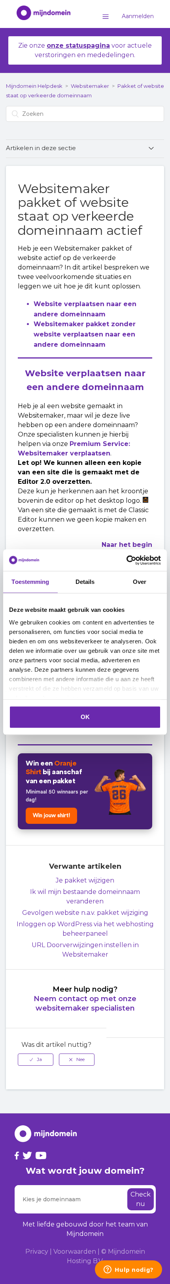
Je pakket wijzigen (85, 880)
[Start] (39, 14)
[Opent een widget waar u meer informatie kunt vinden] (128, 1270)
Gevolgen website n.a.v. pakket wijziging (85, 912)
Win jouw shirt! (51, 815)
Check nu (140, 1199)
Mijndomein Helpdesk (34, 86)
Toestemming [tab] (30, 581)
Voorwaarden (74, 1251)
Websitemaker (90, 86)
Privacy (36, 1251)
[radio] (35, 1059)
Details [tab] (85, 581)
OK (85, 717)
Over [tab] (139, 581)
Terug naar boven (138, 1054)
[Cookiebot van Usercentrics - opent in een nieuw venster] (126, 560)
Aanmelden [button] (138, 16)
